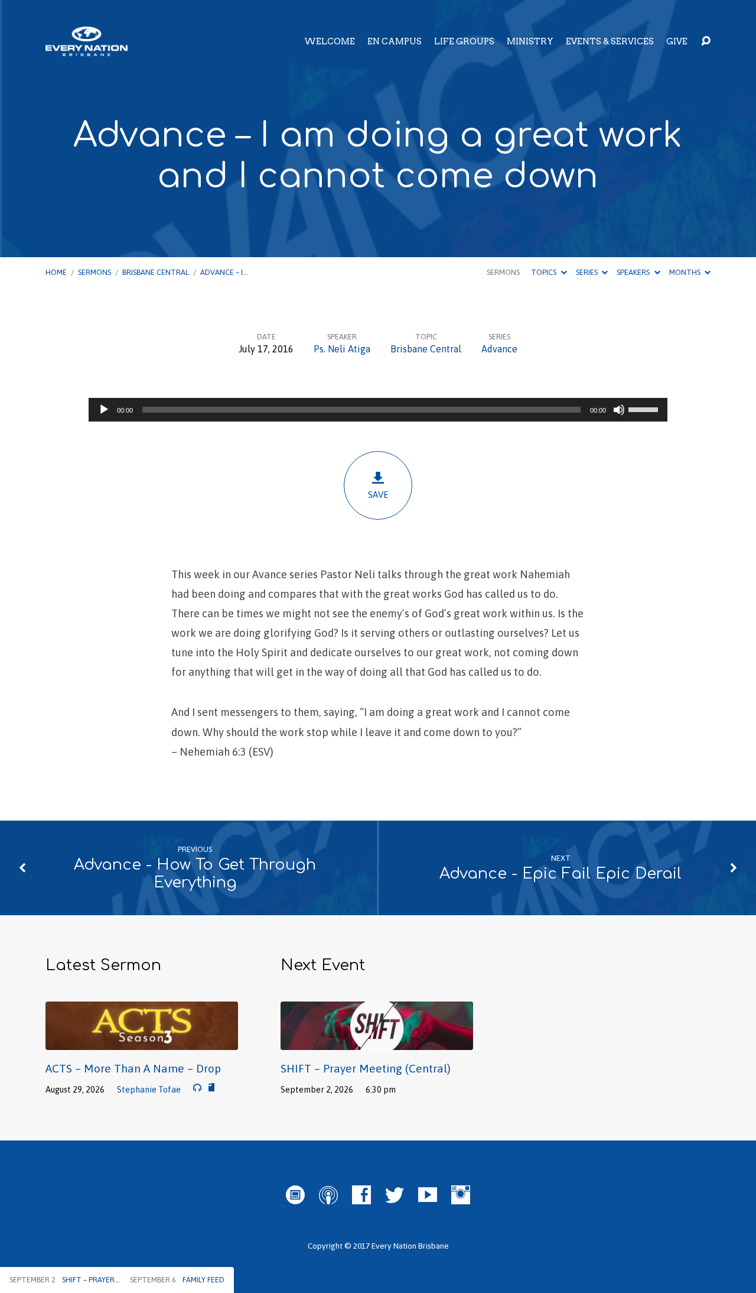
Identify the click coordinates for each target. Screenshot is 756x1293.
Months (685, 272)
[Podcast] (328, 1194)
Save (378, 495)
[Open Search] (706, 41)
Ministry (530, 41)
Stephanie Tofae (149, 1089)
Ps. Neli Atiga (342, 348)
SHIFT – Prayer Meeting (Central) (366, 1068)
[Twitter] (394, 1194)
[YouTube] (427, 1194)
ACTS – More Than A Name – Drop (133, 1068)
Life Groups (464, 41)
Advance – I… (224, 272)
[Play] (104, 410)
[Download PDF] (211, 1088)
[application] (378, 410)
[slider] (645, 408)
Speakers (634, 272)
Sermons (94, 272)
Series (587, 272)
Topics (544, 272)
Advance (499, 348)
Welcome (329, 41)
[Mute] (619, 410)
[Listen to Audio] (197, 1088)
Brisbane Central (155, 272)
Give (676, 41)
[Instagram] (460, 1194)
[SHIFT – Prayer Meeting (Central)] (377, 1041)
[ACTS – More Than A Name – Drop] (141, 1041)
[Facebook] (361, 1194)
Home (56, 272)
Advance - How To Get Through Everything (195, 874)
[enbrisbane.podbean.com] (295, 1194)
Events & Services (610, 41)
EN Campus (394, 41)
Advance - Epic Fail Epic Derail (560, 873)
